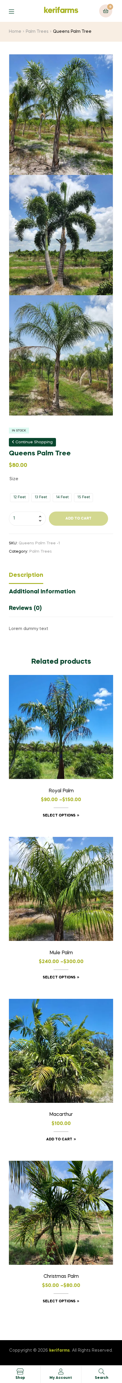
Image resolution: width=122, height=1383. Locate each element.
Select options (59, 815)
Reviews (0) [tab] (25, 608)
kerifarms (61, 11)
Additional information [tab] (42, 592)
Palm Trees (37, 32)
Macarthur (61, 1114)
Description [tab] (26, 575)
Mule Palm (61, 953)
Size (13, 479)
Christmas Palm (61, 1276)
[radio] (19, 497)
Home (15, 32)
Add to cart (78, 518)
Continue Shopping (33, 442)
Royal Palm (61, 791)
